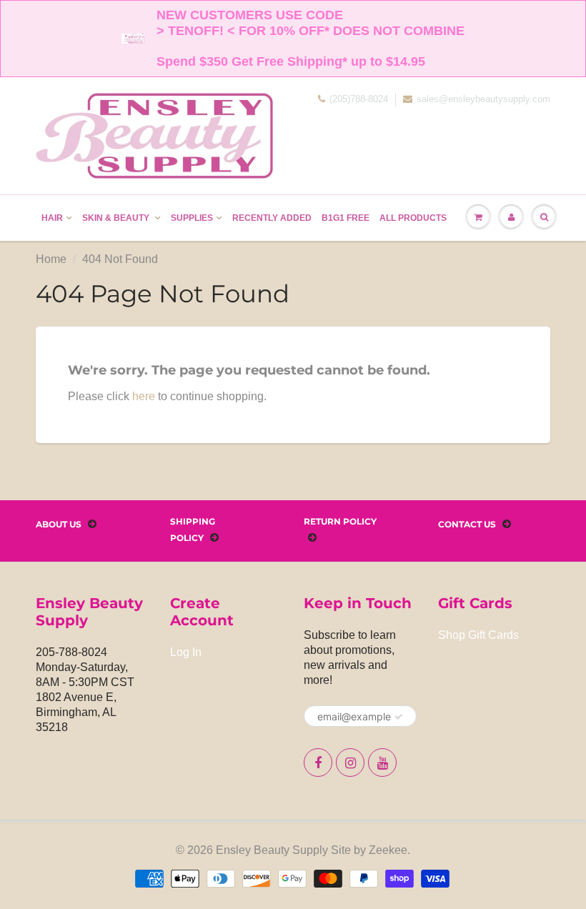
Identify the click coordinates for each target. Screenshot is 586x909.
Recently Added (272, 218)
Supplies (192, 218)
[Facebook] (318, 762)
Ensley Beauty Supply (272, 850)
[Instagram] (350, 762)
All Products (413, 218)
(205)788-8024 (358, 99)
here (143, 396)
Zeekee (388, 850)
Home (51, 259)
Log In (186, 652)
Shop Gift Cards (478, 635)
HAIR (52, 218)
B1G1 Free (345, 218)
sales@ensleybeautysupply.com (483, 99)
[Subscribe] (399, 716)
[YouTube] (382, 762)
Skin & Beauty (117, 218)
